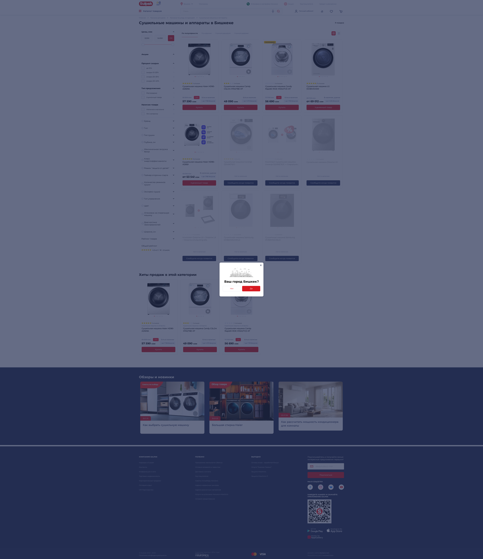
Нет (232, 288)
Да (251, 288)
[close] (261, 265)
